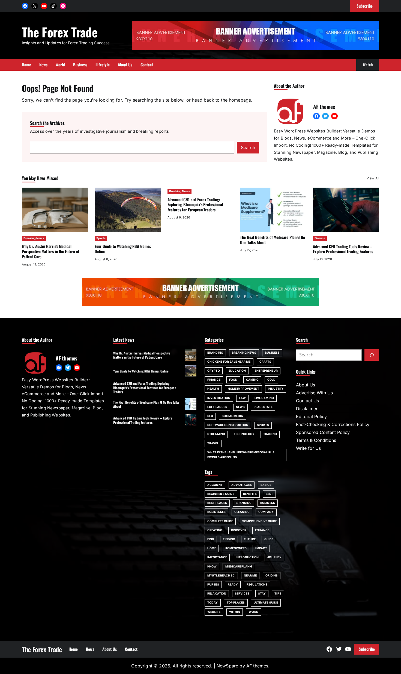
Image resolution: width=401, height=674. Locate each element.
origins (271, 575)
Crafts (265, 361)
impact (261, 548)
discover (238, 530)
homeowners (236, 548)
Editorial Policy (311, 416)
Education (237, 371)
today (212, 602)
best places (217, 503)
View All (373, 178)
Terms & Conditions (316, 440)
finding (229, 539)
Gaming (252, 380)
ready (233, 584)
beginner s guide (220, 494)
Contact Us (307, 400)
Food (233, 380)
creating (214, 530)
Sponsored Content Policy (323, 432)
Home (211, 548)
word (253, 612)
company (266, 512)
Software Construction (227, 425)
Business (272, 352)
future (250, 539)
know (212, 566)
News (240, 407)
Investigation (218, 398)
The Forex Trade (59, 32)
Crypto (213, 371)
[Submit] (371, 355)
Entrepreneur (266, 371)
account (215, 485)
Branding (215, 352)
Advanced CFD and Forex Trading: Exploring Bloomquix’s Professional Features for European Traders (195, 204)
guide (269, 539)
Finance (320, 238)
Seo (210, 416)
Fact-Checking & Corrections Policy (332, 424)
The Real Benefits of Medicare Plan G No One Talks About (272, 239)
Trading (270, 434)
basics (266, 485)
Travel (213, 443)
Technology (244, 434)
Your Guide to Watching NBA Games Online (123, 248)
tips (277, 593)
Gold (271, 380)
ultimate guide (266, 602)
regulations (257, 584)
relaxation (216, 593)
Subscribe (367, 649)
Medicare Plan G (238, 566)
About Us (305, 385)
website (213, 612)
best (269, 494)
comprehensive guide (259, 521)
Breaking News (33, 238)
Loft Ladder (217, 407)
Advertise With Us (314, 392)
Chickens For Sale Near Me (229, 361)
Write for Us (308, 448)
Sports (101, 238)
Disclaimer (307, 408)
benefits (250, 494)
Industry (275, 389)
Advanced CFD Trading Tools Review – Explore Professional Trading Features (343, 249)
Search (248, 147)
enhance (262, 530)
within (234, 612)
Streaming (216, 434)
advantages (241, 485)
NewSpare (227, 666)
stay (262, 593)
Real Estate (263, 407)
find (210, 539)
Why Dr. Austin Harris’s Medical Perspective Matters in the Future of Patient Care (50, 251)
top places (236, 602)
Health (213, 389)
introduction (247, 557)
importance (217, 557)
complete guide (220, 521)
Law (242, 398)
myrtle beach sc (221, 575)
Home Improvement (243, 389)
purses (213, 584)
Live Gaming (264, 398)
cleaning (242, 512)
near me (250, 575)
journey (274, 557)
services (242, 593)
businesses (216, 512)
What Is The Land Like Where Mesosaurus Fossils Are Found (240, 455)
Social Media (232, 416)
